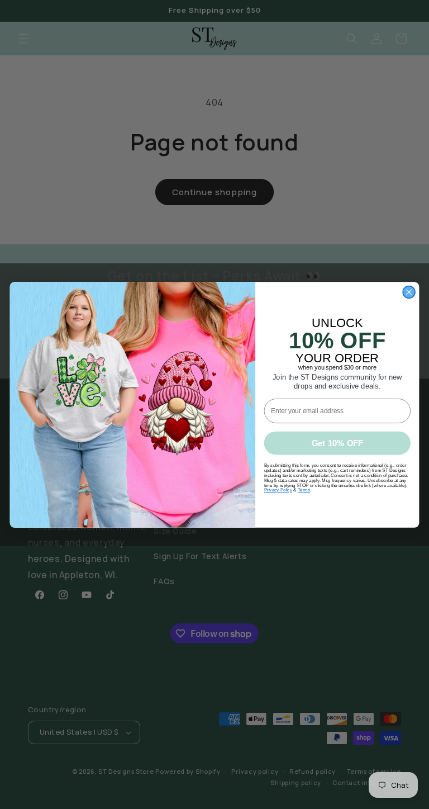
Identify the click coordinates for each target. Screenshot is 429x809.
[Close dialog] (409, 292)
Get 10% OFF (337, 442)
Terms (304, 490)
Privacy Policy (278, 490)
